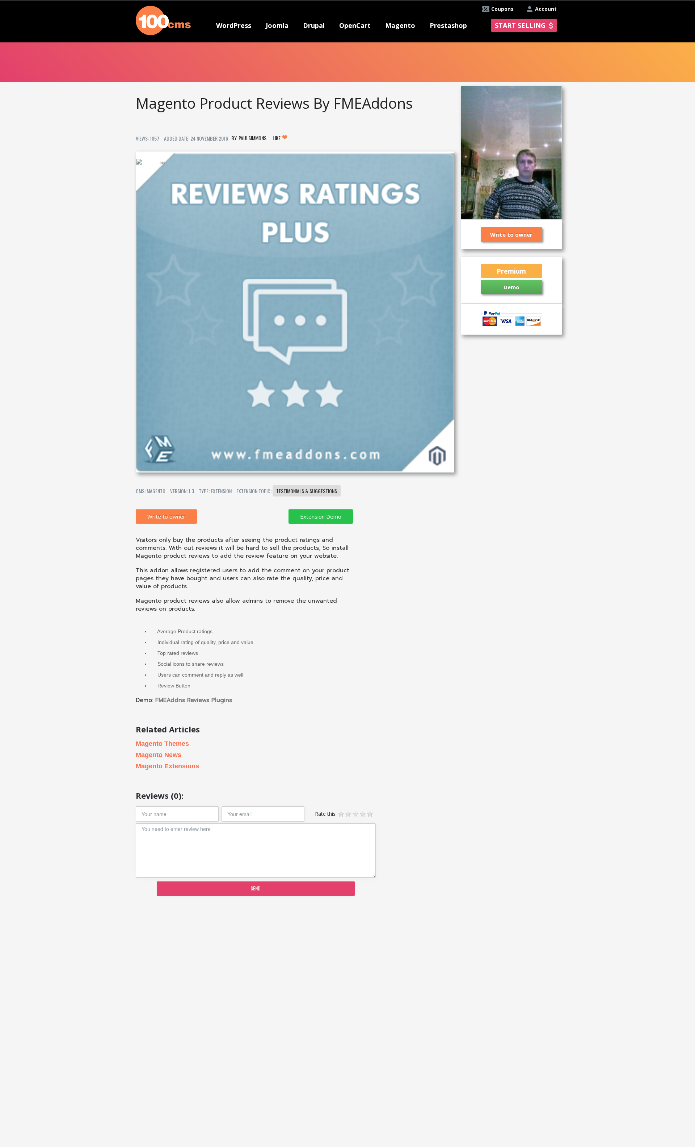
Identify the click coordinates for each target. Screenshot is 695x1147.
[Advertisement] (295, 958)
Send (255, 888)
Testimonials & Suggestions (306, 491)
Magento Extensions (167, 766)
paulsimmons (252, 138)
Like (277, 138)
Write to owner (166, 516)
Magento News (158, 755)
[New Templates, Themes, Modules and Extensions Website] (163, 20)
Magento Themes (162, 743)
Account (546, 8)
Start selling (520, 25)
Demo (511, 287)
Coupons (502, 8)
